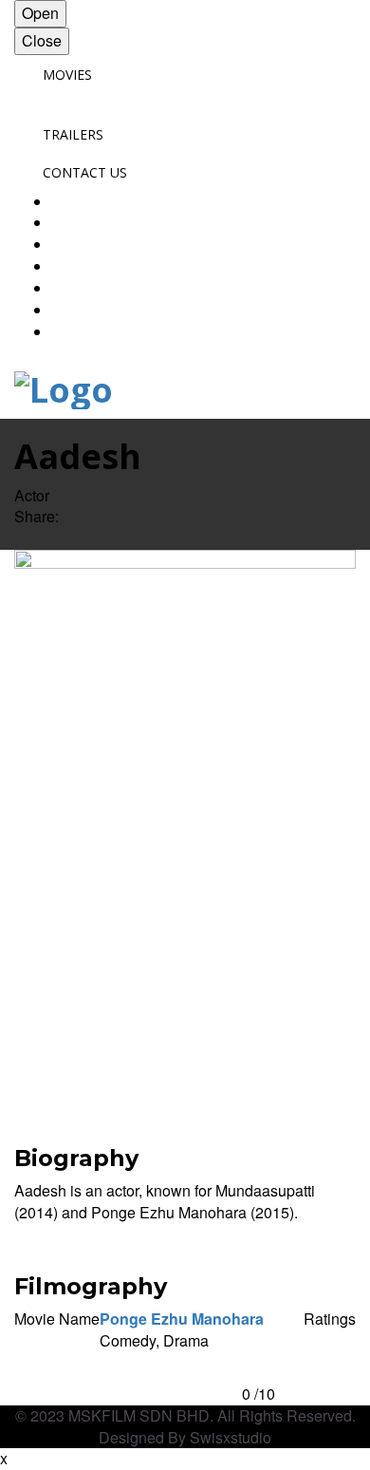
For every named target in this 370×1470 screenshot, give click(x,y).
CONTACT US (85, 172)
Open (40, 13)
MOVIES (67, 75)
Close (42, 40)
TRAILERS (73, 134)
